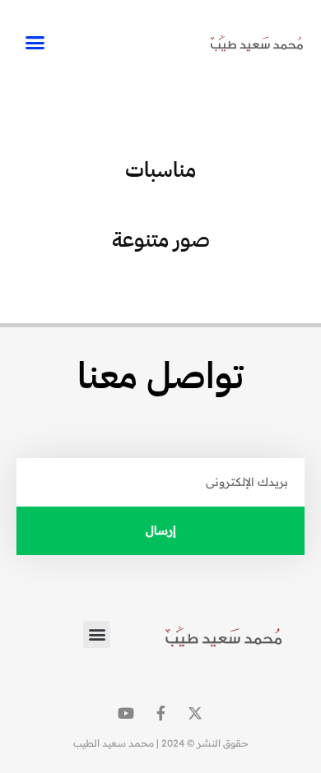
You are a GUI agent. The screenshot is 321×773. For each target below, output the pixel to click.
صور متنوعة (161, 240)
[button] (35, 42)
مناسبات (160, 170)
